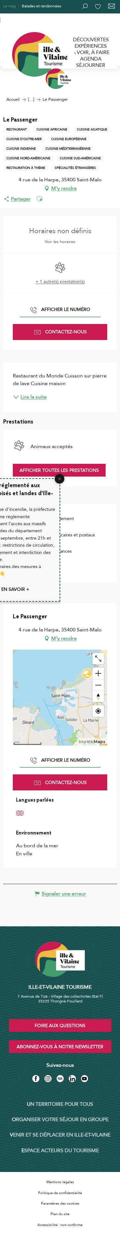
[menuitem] (91, 40)
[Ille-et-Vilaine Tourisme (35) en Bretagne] (60, 78)
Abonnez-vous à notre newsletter (60, 1047)
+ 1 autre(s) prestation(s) (60, 282)
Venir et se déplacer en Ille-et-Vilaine (60, 1134)
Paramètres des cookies (60, 1203)
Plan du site (60, 1214)
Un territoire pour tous (60, 1104)
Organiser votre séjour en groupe (60, 1119)
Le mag (9, 6)
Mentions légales (60, 1182)
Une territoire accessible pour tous (32, 19)
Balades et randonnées (41, 6)
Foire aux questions (60, 1026)
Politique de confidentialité (60, 1193)
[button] (39, 199)
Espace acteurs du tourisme (60, 1150)
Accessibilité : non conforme (60, 1225)
